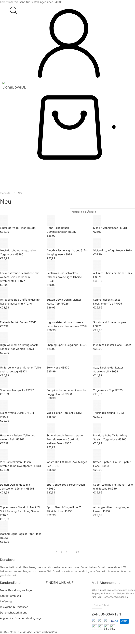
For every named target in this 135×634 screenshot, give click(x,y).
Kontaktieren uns (10, 595)
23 (77, 552)
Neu (20, 193)
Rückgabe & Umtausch (14, 607)
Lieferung (6, 601)
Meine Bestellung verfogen (16, 590)
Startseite (5, 193)
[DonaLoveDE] (14, 85)
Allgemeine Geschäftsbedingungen (21, 618)
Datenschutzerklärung (13, 612)
